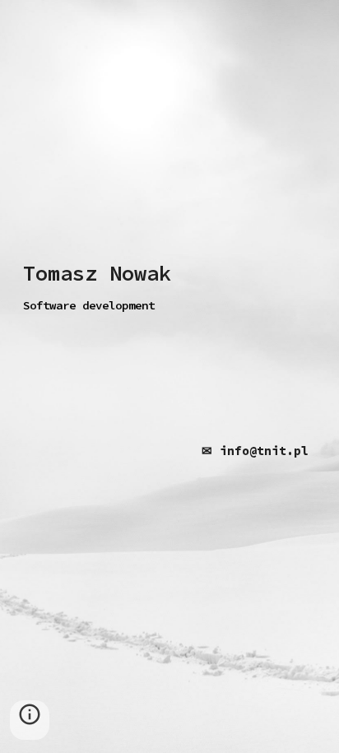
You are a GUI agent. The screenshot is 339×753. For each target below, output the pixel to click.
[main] (169, 288)
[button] (29, 720)
